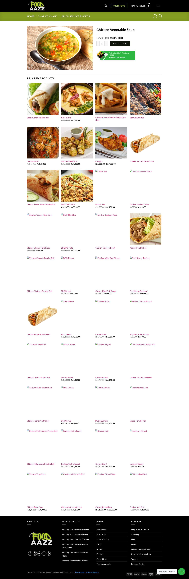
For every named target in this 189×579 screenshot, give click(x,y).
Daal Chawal (66, 421)
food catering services (141, 554)
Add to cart (120, 43)
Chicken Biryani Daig (103, 507)
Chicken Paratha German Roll (142, 161)
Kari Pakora (66, 118)
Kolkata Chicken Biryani (139, 334)
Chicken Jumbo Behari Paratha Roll (41, 205)
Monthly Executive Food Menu (75, 539)
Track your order (103, 564)
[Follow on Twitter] (39, 553)
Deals (133, 544)
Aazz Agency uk (81, 572)
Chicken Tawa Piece (35, 507)
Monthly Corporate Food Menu (75, 529)
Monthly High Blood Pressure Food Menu (75, 546)
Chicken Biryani (101, 378)
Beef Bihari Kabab (137, 118)
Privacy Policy (102, 539)
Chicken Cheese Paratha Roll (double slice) (110, 119)
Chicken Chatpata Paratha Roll (39, 291)
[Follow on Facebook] (30, 553)
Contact (100, 554)
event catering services (141, 549)
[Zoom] (30, 66)
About (99, 549)
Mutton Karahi (67, 378)
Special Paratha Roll (138, 421)
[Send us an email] (44, 553)
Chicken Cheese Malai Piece (38, 248)
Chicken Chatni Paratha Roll (38, 378)
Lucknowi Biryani (136, 464)
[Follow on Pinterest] (49, 553)
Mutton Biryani (101, 421)
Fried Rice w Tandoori (138, 291)
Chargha (98, 161)
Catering (135, 534)
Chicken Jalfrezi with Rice (71, 507)
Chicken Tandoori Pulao (139, 205)
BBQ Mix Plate (67, 248)
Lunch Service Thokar (75, 16)
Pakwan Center (138, 564)
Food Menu (101, 529)
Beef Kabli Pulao (68, 205)
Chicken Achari (33, 161)
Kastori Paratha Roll (138, 248)
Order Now (101, 559)
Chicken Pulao (101, 334)
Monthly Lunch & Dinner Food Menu (75, 554)
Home (30, 16)
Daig (133, 539)
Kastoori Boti (101, 464)
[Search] (106, 5)
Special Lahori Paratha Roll (38, 118)
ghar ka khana (47, 16)
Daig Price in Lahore (140, 529)
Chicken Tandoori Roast (105, 248)
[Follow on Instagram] (35, 553)
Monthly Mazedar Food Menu (75, 560)
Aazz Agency (93, 572)
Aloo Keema (66, 334)
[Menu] (158, 5)
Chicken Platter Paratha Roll (38, 334)
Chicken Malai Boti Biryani (105, 291)
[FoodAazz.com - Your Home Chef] (40, 6)
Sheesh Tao (100, 205)
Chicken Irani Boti (137, 507)
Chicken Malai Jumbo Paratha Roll (40, 464)
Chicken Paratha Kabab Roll (141, 378)
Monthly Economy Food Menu (75, 534)
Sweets (134, 559)
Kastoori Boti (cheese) (70, 464)
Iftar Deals (101, 534)
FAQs (98, 544)
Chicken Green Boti (69, 161)
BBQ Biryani (66, 291)
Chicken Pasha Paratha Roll (38, 421)
